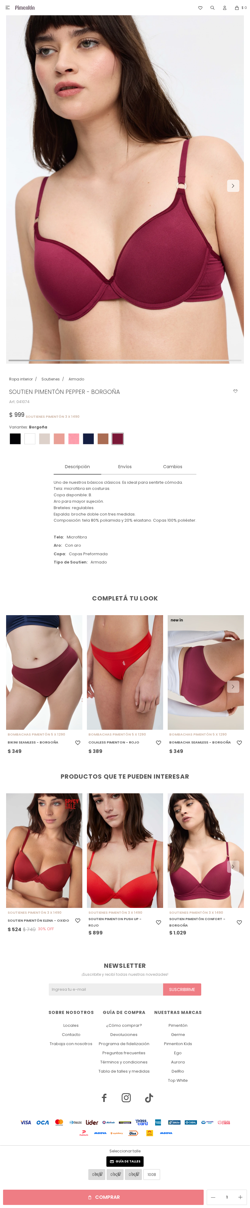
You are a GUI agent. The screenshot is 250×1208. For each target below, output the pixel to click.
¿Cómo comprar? (124, 1025)
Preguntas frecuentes (123, 1053)
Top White (178, 1080)
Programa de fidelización (124, 1044)
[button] (212, 7)
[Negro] (15, 439)
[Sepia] (103, 439)
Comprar (107, 1197)
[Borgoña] (118, 439)
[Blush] (74, 439)
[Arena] (44, 439)
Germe (178, 1034)
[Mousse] (59, 439)
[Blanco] (30, 439)
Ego (178, 1053)
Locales (71, 1025)
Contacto (71, 1034)
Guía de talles (128, 1161)
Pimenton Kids (178, 1044)
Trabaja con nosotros (71, 1044)
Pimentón (178, 1025)
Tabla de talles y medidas (124, 1071)
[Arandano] (88, 439)
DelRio (178, 1071)
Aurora (178, 1062)
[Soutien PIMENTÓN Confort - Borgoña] (206, 850)
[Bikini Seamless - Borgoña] (44, 672)
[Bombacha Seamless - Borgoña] (206, 672)
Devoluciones (124, 1034)
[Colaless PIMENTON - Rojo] (125, 672)
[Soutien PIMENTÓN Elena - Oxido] (44, 850)
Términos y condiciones (124, 1062)
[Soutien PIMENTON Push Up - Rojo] (125, 850)
